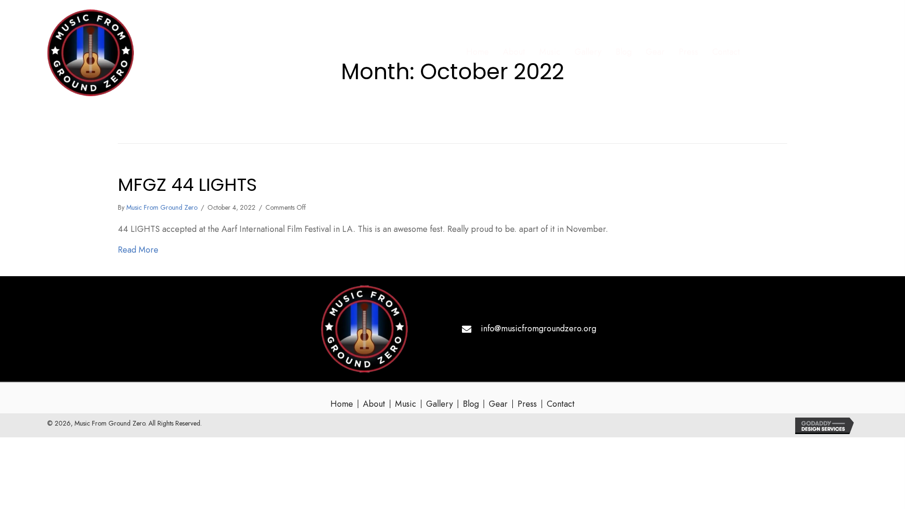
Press (527, 404)
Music (405, 404)
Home (341, 404)
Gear (498, 404)
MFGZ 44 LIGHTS (187, 184)
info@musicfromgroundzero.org (538, 328)
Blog (471, 404)
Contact (561, 404)
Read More (138, 250)
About (374, 404)
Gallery (439, 404)
